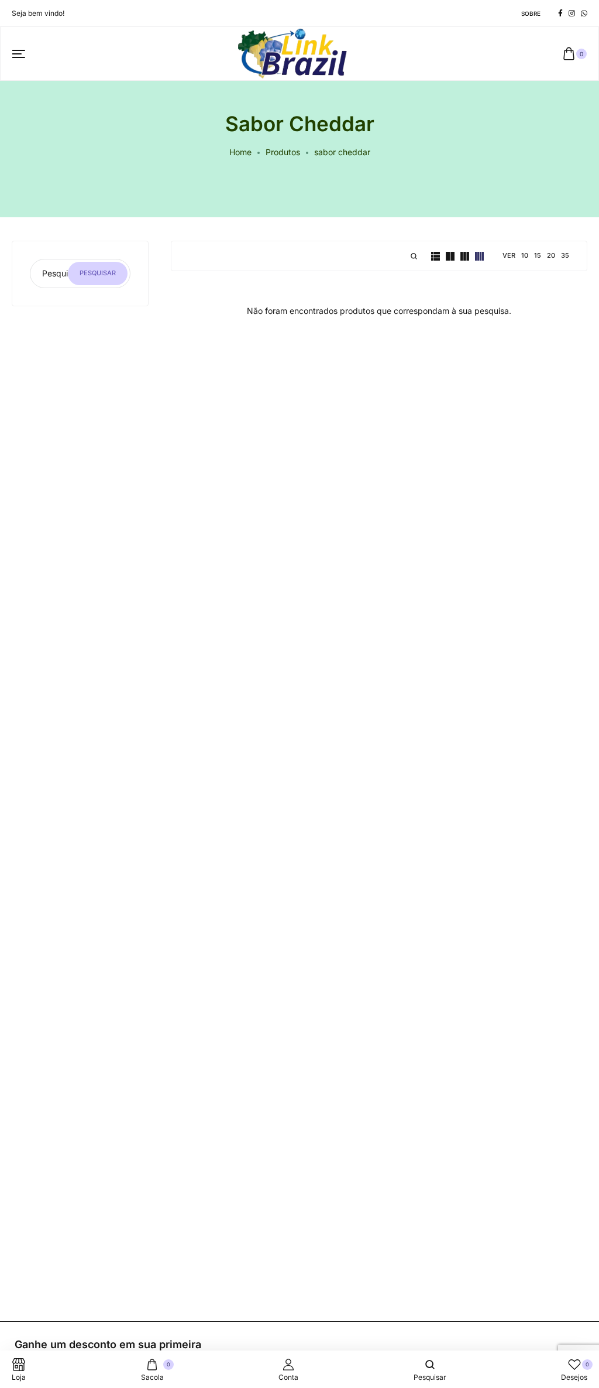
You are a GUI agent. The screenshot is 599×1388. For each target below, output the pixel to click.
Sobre (531, 13)
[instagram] (572, 13)
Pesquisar (98, 273)
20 (551, 255)
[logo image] (294, 52)
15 (537, 255)
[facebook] (560, 13)
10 (524, 255)
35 (565, 255)
